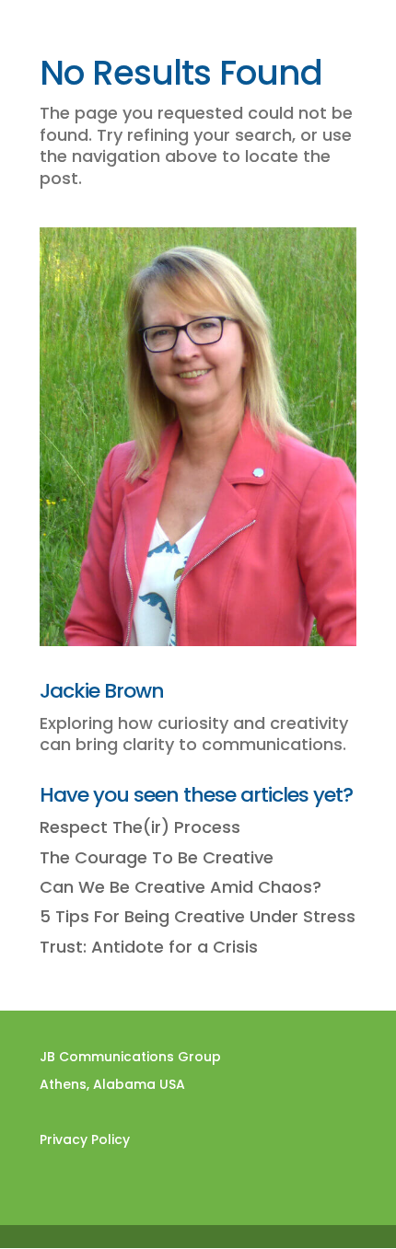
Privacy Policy (85, 1139)
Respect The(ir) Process (140, 826)
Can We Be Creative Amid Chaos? (180, 886)
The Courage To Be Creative (157, 857)
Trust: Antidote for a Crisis (149, 946)
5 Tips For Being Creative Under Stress (197, 916)
